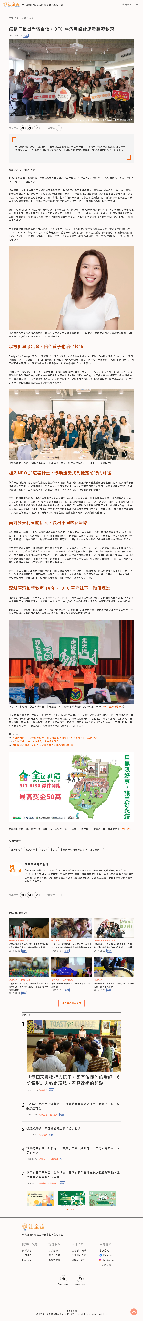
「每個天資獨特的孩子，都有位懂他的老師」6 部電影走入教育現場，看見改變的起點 (73, 1080)
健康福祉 (43, 1114)
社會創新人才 (79, 1255)
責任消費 (43, 1134)
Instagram (109, 1259)
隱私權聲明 (71, 1311)
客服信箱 (104, 1250)
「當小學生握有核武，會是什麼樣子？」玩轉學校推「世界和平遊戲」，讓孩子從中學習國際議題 (29, 986)
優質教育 (29, 18)
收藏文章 (50, 128)
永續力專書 (54, 1259)
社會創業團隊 (79, 1250)
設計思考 (30, 849)
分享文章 (14, 128)
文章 (18, 18)
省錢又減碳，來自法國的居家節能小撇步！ (55, 1128)
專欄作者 (27, 1255)
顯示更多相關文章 (71, 1003)
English (26, 1259)
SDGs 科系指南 (80, 1259)
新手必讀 (53, 1250)
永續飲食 (54, 1183)
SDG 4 (43, 849)
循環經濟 (54, 1159)
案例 (26, 35)
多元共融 (24, 940)
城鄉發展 (67, 940)
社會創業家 (110, 940)
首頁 (11, 18)
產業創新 (54, 1114)
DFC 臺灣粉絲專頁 (113, 706)
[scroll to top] (133, 1311)
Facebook (109, 1255)
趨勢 (67, 950)
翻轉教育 (15, 849)
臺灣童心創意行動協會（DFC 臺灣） (82, 849)
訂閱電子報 (105, 1264)
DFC (55, 849)
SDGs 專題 (54, 1255)
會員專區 (127, 4)
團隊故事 (27, 1250)
